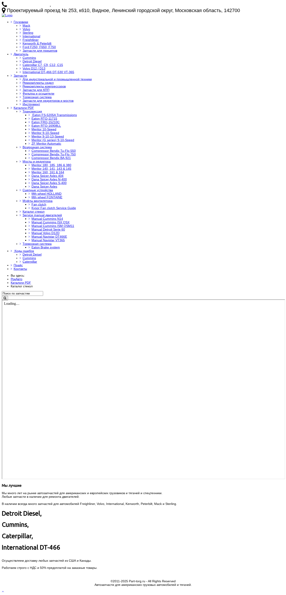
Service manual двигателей (42, 215)
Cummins (29, 57)
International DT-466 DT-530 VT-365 (48, 72)
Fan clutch (39, 204)
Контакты (20, 269)
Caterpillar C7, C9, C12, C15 (43, 65)
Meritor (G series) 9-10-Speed (53, 140)
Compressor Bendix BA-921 (51, 158)
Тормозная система (37, 97)
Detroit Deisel (32, 254)
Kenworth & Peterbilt (37, 43)
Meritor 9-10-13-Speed (48, 136)
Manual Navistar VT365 (48, 240)
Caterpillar (30, 261)
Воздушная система (37, 147)
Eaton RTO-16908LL (46, 125)
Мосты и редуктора (37, 161)
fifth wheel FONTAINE (47, 197)
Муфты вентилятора (38, 201)
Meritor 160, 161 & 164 (48, 172)
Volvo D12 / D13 (34, 68)
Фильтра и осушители (38, 93)
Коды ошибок (24, 251)
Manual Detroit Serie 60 (48, 229)
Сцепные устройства (38, 190)
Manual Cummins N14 (47, 218)
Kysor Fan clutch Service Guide (54, 208)
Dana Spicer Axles (44, 186)
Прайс (18, 265)
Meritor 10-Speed (44, 129)
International (31, 36)
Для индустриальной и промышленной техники (57, 79)
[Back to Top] (3, 591)
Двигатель (21, 54)
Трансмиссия (32, 111)
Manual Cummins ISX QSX (50, 222)
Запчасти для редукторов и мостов (48, 100)
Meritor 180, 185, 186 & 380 (51, 165)
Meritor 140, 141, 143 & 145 (51, 168)
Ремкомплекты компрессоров (44, 86)
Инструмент (31, 104)
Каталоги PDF (24, 108)
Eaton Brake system (46, 247)
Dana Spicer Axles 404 (47, 176)
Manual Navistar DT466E (49, 236)
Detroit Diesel (32, 61)
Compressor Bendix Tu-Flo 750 (54, 154)
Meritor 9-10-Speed (45, 133)
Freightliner (31, 40)
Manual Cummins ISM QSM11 (53, 226)
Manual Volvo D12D (45, 233)
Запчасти (20, 75)
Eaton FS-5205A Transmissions (54, 115)
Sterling (28, 32)
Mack (26, 25)
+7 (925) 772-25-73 (29, 4)
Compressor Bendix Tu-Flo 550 (54, 150)
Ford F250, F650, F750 (39, 47)
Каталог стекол (33, 211)
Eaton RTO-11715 (44, 118)
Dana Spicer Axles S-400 (49, 183)
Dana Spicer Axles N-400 (49, 179)
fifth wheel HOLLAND (46, 193)
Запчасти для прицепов (40, 50)
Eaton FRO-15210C (46, 122)
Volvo (26, 29)
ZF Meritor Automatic (46, 143)
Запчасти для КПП (36, 90)
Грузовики (21, 22)
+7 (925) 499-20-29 (73, 4)
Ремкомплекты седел (38, 83)
